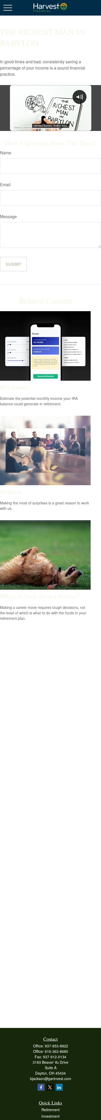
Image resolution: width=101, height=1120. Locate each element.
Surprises (10, 491)
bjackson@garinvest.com (50, 1078)
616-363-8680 (56, 1051)
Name (5, 153)
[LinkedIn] (59, 1087)
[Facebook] (41, 1087)
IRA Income (14, 387)
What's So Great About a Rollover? (40, 596)
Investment (50, 1116)
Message (8, 216)
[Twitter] (50, 1087)
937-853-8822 (56, 1045)
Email (5, 184)
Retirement (50, 1109)
